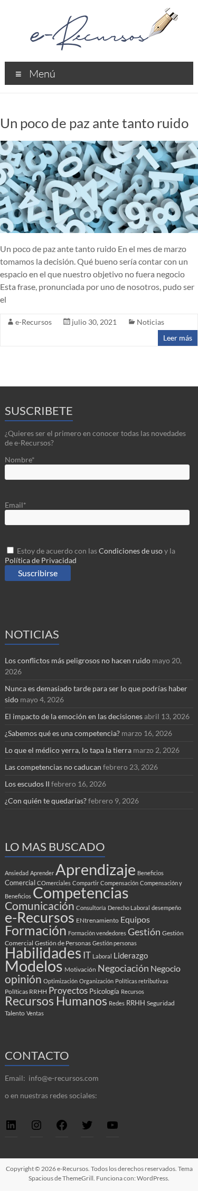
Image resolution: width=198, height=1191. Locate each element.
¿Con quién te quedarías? (46, 800)
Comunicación (39, 905)
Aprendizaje (95, 869)
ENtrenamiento (97, 920)
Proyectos (68, 990)
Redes (117, 1003)
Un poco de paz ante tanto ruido (94, 122)
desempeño (166, 907)
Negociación (123, 968)
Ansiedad (17, 872)
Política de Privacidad (41, 560)
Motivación (80, 969)
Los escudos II (27, 783)
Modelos (34, 966)
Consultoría (91, 907)
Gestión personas (114, 943)
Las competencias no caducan (53, 766)
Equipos (135, 919)
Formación (36, 930)
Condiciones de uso (131, 550)
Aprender (42, 872)
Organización (96, 980)
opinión (23, 979)
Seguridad (161, 1003)
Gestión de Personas (63, 943)
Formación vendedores (97, 932)
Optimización (60, 980)
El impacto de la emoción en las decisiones (74, 716)
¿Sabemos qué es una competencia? (62, 733)
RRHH (135, 1003)
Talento (15, 1013)
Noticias (150, 321)
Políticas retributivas (141, 980)
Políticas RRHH (26, 991)
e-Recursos (33, 321)
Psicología (104, 991)
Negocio (165, 968)
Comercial (20, 882)
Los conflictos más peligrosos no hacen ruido (77, 660)
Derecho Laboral (129, 907)
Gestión (144, 931)
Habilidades (43, 953)
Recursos (132, 991)
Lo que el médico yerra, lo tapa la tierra (68, 749)
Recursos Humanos (56, 1001)
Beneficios (150, 872)
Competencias (81, 892)
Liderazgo (131, 955)
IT (87, 955)
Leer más (177, 337)
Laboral (102, 956)
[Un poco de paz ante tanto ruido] (99, 146)
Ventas (35, 1013)
